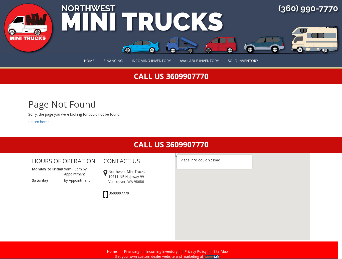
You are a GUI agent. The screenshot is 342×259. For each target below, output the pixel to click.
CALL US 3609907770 (171, 144)
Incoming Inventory (162, 251)
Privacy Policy (196, 251)
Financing (131, 251)
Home (112, 251)
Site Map (221, 251)
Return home (39, 121)
